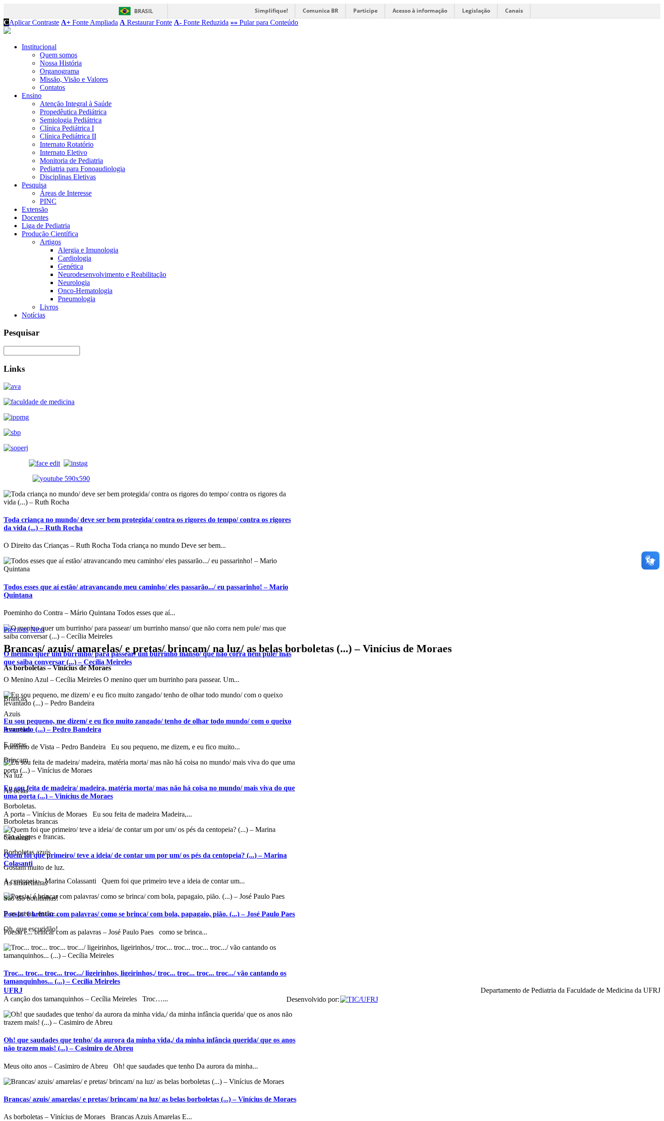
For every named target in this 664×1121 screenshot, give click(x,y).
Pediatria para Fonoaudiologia (82, 169)
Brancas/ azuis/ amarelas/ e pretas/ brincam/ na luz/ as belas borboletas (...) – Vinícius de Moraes (150, 1099)
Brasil (143, 11)
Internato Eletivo (63, 152)
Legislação (476, 10)
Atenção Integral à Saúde (76, 103)
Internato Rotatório (67, 144)
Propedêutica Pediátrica (73, 112)
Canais (514, 10)
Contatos (52, 87)
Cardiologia (74, 258)
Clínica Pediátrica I (67, 128)
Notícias (33, 315)
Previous (16, 629)
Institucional (39, 47)
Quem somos (58, 55)
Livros (49, 307)
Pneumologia (76, 299)
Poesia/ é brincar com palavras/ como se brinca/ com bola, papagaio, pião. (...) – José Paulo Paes (149, 914)
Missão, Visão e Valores (74, 79)
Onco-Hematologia (85, 290)
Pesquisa (34, 185)
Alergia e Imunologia (88, 250)
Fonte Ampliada (89, 22)
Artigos (50, 242)
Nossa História (61, 63)
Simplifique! (271, 10)
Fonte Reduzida (201, 22)
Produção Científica (50, 234)
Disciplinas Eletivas (68, 177)
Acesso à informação (420, 10)
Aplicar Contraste (31, 22)
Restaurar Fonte (146, 22)
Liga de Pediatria (46, 225)
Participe (365, 10)
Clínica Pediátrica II (68, 136)
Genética (70, 266)
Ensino (32, 95)
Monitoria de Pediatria (71, 160)
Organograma (59, 71)
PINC (48, 201)
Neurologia (74, 282)
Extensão (35, 209)
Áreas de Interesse (66, 193)
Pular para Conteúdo (264, 22)
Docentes (35, 217)
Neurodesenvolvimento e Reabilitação (112, 274)
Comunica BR (320, 10)
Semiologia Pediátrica (71, 120)
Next (37, 629)
